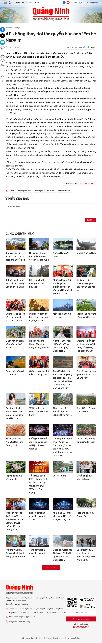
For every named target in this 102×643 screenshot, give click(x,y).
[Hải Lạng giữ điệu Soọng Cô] (86, 504)
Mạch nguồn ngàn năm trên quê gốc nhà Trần (15, 344)
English (74, 3)
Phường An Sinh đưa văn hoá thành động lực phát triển (15, 553)
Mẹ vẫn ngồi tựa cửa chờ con (84, 477)
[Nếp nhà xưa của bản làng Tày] (16, 467)
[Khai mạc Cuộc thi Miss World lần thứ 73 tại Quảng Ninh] (63, 504)
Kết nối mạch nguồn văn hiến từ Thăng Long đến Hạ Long (15, 283)
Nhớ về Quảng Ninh (86, 253)
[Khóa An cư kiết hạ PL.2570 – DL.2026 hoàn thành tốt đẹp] (16, 244)
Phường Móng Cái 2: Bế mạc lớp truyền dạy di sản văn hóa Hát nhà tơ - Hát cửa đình (62, 287)
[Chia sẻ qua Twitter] (2, 35)
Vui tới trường (59, 475)
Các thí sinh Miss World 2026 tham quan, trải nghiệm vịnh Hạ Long (15, 413)
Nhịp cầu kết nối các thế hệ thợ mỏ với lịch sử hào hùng (39, 256)
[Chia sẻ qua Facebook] (2, 29)
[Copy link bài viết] (2, 48)
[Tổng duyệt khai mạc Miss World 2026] (39, 541)
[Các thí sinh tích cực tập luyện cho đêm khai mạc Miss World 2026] (86, 541)
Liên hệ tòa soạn (81, 613)
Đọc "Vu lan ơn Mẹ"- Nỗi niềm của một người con (38, 317)
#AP (12, 191)
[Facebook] (64, 2)
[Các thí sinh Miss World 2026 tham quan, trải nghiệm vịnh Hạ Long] (16, 399)
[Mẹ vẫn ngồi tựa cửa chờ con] (86, 467)
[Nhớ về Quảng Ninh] (86, 244)
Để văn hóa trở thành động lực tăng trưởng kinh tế (39, 344)
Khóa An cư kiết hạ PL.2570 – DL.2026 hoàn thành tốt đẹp (15, 256)
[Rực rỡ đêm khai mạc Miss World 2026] (39, 504)
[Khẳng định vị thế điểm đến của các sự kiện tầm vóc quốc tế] (39, 430)
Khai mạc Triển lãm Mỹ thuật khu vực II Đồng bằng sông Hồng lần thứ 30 (85, 345)
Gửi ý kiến (90, 220)
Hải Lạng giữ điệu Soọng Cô (85, 514)
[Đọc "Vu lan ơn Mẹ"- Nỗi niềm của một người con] (39, 305)
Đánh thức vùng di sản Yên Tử (15, 373)
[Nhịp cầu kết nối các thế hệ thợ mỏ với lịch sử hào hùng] (39, 244)
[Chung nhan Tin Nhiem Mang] (36, 621)
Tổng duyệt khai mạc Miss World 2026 (37, 553)
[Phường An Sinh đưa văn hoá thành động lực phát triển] (16, 541)
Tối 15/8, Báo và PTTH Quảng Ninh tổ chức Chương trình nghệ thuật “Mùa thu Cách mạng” (38, 484)
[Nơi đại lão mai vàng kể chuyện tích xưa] (86, 305)
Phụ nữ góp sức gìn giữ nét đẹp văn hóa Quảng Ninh (86, 374)
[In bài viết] (2, 55)
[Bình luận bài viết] (2, 76)
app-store (87, 599)
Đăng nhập (94, 3)
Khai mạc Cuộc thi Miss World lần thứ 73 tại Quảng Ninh (62, 516)
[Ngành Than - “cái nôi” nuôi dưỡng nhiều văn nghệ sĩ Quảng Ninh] (63, 332)
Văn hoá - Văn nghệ (13, 28)
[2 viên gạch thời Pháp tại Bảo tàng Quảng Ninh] (16, 430)
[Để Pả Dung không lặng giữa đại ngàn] (86, 430)
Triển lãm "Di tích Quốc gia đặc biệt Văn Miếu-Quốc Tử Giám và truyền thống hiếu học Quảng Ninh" (15, 521)
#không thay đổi (24, 191)
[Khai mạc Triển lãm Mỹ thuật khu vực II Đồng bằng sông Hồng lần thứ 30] (86, 332)
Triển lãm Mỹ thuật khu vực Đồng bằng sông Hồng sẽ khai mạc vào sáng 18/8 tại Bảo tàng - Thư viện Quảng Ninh (62, 379)
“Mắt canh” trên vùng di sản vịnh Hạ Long (39, 411)
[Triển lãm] (16, 504)
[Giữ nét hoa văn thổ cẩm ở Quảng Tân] (39, 362)
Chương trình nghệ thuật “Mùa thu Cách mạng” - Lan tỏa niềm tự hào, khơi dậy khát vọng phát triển (62, 447)
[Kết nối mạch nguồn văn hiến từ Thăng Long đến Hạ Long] (16, 271)
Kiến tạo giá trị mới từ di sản (62, 315)
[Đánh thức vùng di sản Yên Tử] (16, 362)
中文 (80, 3)
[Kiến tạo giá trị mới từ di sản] (63, 305)
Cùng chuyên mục (20, 233)
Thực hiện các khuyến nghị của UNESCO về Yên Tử (62, 411)
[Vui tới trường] (63, 467)
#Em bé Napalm (64, 191)
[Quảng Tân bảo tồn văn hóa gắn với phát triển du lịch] (16, 305)
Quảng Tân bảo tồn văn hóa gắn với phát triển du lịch (15, 317)
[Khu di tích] (86, 399)
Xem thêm (51, 568)
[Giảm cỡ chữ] (2, 69)
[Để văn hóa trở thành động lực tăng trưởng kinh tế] (39, 332)
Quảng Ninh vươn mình (61, 255)
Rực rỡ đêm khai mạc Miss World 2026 (37, 516)
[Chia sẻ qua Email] (2, 42)
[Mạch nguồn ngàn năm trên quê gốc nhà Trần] (16, 332)
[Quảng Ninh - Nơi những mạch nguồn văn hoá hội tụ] (86, 271)
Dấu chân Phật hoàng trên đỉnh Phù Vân (37, 283)
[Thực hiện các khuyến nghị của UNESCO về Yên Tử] (63, 399)
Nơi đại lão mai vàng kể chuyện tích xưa (86, 315)
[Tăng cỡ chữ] (2, 62)
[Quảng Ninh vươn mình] (63, 244)
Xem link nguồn (87, 184)
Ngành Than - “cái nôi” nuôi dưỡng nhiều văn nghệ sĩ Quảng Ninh (62, 345)
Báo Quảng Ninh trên (74, 47)
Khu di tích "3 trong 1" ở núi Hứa (86, 410)
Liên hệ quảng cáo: (81, 626)
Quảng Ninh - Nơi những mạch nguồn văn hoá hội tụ (85, 285)
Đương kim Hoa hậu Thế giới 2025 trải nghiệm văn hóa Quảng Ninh (62, 555)
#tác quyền (39, 191)
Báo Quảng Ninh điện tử (51, 14)
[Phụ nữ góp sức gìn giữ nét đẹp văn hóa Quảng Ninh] (86, 362)
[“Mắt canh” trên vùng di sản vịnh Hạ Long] (39, 399)
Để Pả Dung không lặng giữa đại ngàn (85, 440)
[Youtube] (68, 2)
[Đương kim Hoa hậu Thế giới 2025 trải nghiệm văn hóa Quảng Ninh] (63, 541)
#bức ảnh (50, 191)
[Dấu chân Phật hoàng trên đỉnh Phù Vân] (39, 271)
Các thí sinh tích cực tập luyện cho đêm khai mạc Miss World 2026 (85, 555)
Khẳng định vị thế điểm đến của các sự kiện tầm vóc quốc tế (38, 443)
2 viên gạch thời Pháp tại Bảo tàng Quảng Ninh (14, 442)
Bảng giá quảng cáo (81, 619)
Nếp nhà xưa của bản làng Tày (14, 477)
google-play (87, 606)
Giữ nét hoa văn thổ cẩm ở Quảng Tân (39, 373)
